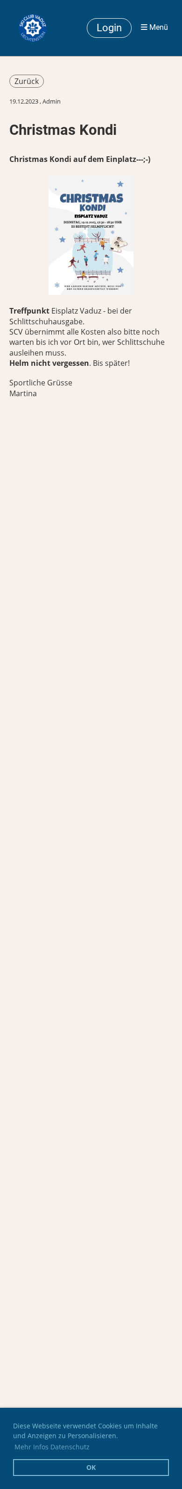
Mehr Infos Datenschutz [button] (52, 1446)
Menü (157, 27)
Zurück (26, 81)
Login (109, 28)
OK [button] (91, 1467)
